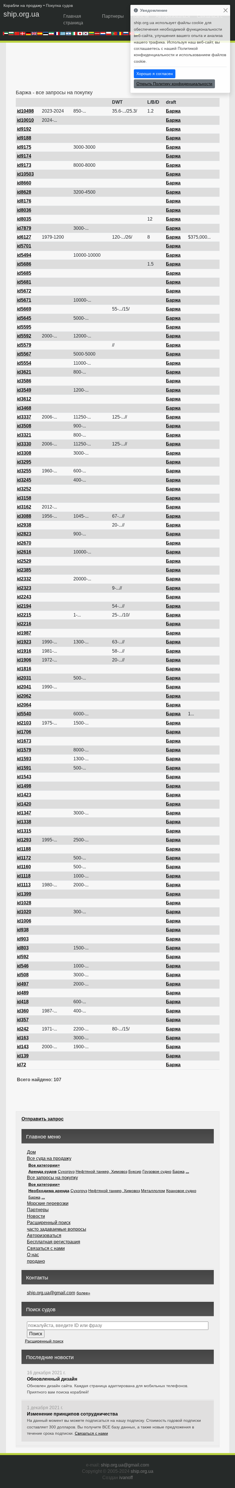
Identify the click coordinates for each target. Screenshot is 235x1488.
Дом (31, 1152)
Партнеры (113, 16)
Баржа (179, 1171)
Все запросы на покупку (52, 1177)
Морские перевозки (47, 1203)
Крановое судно (181, 1190)
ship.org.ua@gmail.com (51, 1292)
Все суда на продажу (49, 1158)
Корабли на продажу (22, 5)
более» (83, 1293)
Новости (36, 1216)
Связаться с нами (46, 1248)
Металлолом (153, 1190)
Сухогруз (66, 1171)
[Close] (225, 10)
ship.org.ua (21, 14)
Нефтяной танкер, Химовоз (101, 1171)
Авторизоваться (44, 1235)
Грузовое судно (156, 1171)
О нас (33, 1254)
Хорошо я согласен (154, 73)
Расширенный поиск (48, 1222)
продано (36, 1261)
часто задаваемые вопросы (56, 1229)
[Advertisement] (120, 68)
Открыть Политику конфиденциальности (174, 83)
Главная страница (73, 19)
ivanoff (126, 1477)
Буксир (134, 1171)
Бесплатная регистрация (53, 1241)
